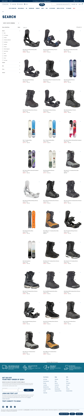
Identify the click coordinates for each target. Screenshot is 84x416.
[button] (39, 31)
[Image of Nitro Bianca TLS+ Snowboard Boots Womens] (52, 250)
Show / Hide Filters (5, 27)
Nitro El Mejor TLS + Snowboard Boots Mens (51, 230)
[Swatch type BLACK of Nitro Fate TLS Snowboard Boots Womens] (24, 115)
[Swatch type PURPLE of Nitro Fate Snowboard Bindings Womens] (47, 54)
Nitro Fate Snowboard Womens (69, 79)
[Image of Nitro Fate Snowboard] (32, 250)
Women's (38, 8)
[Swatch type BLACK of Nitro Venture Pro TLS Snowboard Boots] (65, 266)
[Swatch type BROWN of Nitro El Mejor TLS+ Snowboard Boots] (44, 356)
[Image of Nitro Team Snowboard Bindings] (32, 68)
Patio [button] (27, 4)
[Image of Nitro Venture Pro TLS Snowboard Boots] (73, 250)
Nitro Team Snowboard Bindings (28, 79)
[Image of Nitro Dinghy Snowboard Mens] (32, 219)
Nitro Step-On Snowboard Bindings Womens (30, 200)
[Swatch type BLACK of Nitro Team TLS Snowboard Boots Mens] (65, 54)
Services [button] (21, 4)
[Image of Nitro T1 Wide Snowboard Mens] (52, 129)
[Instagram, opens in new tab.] (3, 407)
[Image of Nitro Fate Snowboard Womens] (73, 68)
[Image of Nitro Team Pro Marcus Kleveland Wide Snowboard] (73, 129)
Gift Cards (45, 379)
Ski (26, 8)
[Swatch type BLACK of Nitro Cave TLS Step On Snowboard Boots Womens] (65, 205)
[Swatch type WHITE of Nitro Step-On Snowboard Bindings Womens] (24, 205)
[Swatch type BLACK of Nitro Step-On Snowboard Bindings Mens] (24, 54)
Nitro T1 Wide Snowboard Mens (48, 140)
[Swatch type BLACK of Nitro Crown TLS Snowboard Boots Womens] (44, 205)
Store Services (46, 381)
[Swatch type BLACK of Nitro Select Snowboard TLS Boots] (65, 115)
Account (74, 4)
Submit (28, 390)
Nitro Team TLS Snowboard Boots (70, 321)
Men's (42, 8)
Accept (72, 413)
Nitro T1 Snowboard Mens (27, 140)
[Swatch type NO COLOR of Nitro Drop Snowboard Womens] (44, 175)
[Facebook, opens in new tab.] (7, 407)
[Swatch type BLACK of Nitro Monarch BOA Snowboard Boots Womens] (65, 296)
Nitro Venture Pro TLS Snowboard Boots (71, 261)
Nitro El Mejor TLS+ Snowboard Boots (49, 351)
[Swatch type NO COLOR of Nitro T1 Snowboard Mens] (24, 145)
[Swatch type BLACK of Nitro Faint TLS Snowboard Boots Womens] (24, 296)
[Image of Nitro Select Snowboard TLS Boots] (73, 98)
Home (3, 11)
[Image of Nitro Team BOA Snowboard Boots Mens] (52, 280)
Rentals (44, 383)
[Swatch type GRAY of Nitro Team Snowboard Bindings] (26, 84)
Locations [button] (14, 4)
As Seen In (68, 383)
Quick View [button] (31, 45)
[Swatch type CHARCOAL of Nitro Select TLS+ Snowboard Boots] (24, 356)
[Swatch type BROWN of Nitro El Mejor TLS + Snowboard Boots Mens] (44, 235)
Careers (67, 385)
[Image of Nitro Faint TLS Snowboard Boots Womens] (32, 280)
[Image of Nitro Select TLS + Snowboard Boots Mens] (73, 159)
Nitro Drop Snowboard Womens (48, 170)
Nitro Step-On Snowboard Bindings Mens (30, 49)
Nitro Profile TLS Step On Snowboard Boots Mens (51, 79)
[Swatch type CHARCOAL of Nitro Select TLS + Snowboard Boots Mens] (65, 175)
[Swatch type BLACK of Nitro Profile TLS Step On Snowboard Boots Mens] (44, 84)
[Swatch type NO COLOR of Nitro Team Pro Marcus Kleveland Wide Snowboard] (65, 145)
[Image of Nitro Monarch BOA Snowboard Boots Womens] (73, 280)
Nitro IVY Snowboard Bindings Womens (70, 230)
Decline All (79, 413)
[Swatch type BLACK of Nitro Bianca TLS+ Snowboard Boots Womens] (44, 266)
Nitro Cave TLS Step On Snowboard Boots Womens (73, 200)
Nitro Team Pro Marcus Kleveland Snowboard (30, 170)
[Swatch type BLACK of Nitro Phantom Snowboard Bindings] (44, 115)
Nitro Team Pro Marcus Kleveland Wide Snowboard (72, 140)
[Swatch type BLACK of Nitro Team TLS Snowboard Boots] (65, 326)
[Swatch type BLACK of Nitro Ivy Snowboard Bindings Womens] (24, 326)
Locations (45, 385)
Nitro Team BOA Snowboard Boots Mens (50, 291)
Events (44, 390)
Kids (47, 8)
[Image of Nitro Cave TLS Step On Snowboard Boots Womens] (73, 189)
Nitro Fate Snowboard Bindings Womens (50, 49)
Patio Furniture (12, 8)
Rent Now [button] (6, 4)
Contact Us (57, 385)
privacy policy (26, 409)
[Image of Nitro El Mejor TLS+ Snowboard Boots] (52, 340)
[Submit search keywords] (69, 4)
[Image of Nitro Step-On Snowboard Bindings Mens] (32, 38)
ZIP (18, 388)
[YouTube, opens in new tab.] (11, 407)
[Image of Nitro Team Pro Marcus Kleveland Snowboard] (32, 159)
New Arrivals (21, 8)
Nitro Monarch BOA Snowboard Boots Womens (72, 291)
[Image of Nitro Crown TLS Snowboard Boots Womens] (52, 189)
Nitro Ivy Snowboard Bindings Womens (29, 321)
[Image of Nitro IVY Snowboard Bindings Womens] (73, 219)
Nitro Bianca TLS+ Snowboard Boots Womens (51, 261)
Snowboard (31, 8)
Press (67, 381)
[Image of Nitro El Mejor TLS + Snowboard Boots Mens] (52, 219)
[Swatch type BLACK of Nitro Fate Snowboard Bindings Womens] (44, 54)
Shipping (56, 379)
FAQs (56, 381)
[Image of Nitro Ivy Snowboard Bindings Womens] (32, 310)
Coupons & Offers (58, 390)
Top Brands (68, 8)
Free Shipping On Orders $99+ (41, 1)
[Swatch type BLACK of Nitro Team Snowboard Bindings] (24, 84)
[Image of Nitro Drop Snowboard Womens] (52, 159)
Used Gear (45, 392)
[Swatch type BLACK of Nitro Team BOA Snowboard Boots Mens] (44, 296)
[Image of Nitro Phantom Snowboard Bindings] (52, 98)
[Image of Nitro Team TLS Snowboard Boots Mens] (73, 38)
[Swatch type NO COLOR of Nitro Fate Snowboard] (24, 266)
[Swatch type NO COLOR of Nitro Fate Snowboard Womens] (65, 84)
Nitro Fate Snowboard (26, 261)
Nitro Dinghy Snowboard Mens (28, 230)
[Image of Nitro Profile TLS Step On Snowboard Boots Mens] (52, 68)
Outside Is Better (69, 390)
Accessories (52, 8)
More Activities (60, 8)
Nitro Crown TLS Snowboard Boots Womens (51, 200)
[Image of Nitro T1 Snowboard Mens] (32, 129)
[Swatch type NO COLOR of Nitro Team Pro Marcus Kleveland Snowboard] (24, 175)
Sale (74, 8)
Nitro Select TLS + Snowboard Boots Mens (71, 170)
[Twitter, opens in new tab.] (15, 407)
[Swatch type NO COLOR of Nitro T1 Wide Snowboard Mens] (44, 145)
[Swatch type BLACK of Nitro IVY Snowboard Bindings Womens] (65, 235)
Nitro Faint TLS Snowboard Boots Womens (30, 291)
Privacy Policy (8, 398)
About (67, 379)
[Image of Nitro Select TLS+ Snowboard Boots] (32, 340)
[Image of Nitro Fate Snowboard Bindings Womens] (52, 38)
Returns (56, 383)
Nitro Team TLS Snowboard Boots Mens (71, 49)
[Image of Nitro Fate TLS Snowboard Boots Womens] (32, 98)
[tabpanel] (42, 192)
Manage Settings (64, 413)
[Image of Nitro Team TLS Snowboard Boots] (73, 310)
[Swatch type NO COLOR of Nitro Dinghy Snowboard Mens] (24, 235)
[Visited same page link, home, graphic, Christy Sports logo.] (42, 4)
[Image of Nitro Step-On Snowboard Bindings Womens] (32, 189)
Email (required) (4, 388)
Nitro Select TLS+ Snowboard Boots (29, 351)
